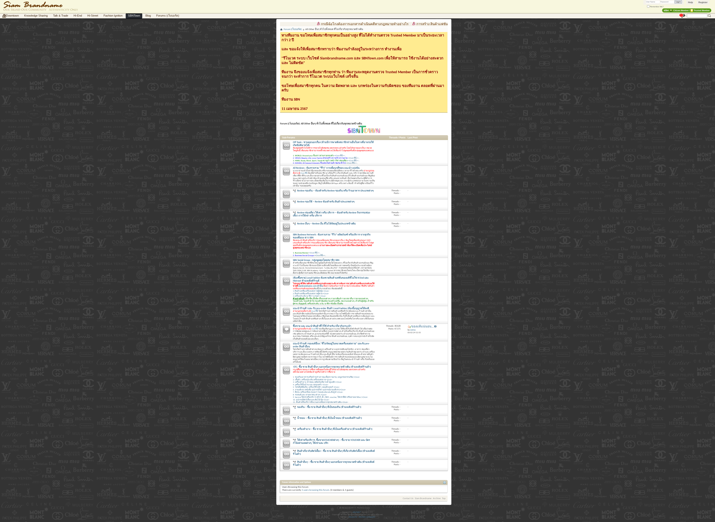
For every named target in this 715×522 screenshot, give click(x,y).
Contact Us (408, 498)
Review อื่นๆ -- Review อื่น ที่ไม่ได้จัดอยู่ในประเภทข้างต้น (326, 224)
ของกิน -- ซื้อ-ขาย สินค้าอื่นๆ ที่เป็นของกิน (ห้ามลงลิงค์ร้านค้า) (329, 407)
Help (690, 2)
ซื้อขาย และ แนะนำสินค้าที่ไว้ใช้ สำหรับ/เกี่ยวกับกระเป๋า (322, 326)
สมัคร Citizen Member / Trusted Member (687, 10)
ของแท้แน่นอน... (422, 326)
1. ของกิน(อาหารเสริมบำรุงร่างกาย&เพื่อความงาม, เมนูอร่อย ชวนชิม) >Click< (326, 377)
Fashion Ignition (113, 15)
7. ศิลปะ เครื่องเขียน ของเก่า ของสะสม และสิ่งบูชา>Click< (318, 392)
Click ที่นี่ (304, 173)
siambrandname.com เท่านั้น (310, 286)
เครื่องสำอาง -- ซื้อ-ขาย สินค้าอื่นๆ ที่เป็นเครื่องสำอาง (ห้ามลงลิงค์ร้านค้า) (334, 429)
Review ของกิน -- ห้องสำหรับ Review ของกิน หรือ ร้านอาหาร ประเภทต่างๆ (335, 191)
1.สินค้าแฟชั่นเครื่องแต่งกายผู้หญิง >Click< (311, 291)
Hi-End (78, 15)
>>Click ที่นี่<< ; (340, 156)
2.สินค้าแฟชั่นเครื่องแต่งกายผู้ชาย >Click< (311, 294)
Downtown (12, 15)
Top (444, 498)
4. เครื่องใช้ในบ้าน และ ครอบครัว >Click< (310, 385)
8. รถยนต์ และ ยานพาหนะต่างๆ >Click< (310, 395)
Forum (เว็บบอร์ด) (293, 29)
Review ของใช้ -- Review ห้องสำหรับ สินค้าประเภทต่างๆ (326, 202)
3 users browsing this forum (315, 490)
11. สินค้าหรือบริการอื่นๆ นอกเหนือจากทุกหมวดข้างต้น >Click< (320, 402)
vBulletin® (357, 512)
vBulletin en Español (366, 517)
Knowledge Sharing (36, 15)
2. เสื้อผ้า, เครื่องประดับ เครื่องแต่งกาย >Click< (312, 380)
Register (703, 2)
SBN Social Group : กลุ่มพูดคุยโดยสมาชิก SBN (316, 260)
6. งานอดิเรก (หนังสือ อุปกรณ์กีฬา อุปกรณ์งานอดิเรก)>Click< (319, 390)
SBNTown (134, 15)
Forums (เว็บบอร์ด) (167, 15)
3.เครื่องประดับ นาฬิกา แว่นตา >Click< (309, 296)
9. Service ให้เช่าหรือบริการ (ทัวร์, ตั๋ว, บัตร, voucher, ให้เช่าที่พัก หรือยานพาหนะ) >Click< (330, 397)
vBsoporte (353, 517)
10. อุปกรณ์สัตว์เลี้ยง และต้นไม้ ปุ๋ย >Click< (311, 400)
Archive (437, 498)
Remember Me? (656, 7)
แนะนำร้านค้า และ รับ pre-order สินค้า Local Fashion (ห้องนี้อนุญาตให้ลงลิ (331, 308)
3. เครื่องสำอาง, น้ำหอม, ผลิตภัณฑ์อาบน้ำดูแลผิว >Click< (317, 382)
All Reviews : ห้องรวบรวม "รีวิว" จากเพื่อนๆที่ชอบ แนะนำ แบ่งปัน (326, 168)
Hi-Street (92, 15)
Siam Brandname (423, 498)
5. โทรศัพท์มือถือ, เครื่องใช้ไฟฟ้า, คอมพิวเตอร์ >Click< (316, 387)
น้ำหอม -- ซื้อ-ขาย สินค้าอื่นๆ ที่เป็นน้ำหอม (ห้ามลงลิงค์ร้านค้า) (329, 418)
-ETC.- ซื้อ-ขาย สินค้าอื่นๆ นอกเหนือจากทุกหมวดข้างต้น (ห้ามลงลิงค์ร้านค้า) (332, 367)
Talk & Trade (60, 15)
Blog (148, 15)
